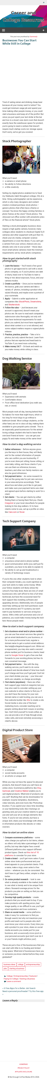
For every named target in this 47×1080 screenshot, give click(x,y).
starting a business (16, 969)
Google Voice (17, 655)
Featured (32, 976)
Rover (21, 512)
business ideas (9, 964)
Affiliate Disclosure (23, 1072)
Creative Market (22, 791)
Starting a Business (27, 979)
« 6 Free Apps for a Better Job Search (18, 988)
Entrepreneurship (21, 976)
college (20, 964)
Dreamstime (35, 301)
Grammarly (33, 36)
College (10, 976)
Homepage (23, 1064)
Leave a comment (14, 981)
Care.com (13, 512)
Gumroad (6, 791)
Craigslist (9, 503)
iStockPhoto (24, 301)
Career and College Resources (23, 16)
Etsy (39, 788)
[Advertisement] (23, 73)
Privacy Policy (23, 1068)
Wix (28, 700)
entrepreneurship (33, 964)
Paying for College (11, 979)
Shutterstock (14, 304)
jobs (5, 969)
